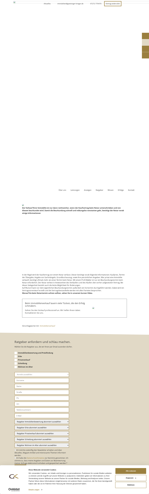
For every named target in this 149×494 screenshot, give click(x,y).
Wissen (111, 190)
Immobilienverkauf (47, 326)
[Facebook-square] (132, 3)
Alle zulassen (131, 471)
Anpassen (129, 478)
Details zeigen (34, 490)
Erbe (20, 356)
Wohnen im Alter (25, 367)
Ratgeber (99, 190)
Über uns (62, 190)
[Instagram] (126, 3)
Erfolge (121, 190)
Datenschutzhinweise (35, 458)
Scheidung (22, 363)
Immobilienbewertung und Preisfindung (35, 353)
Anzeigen (87, 190)
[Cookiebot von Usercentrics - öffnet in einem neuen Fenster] (14, 489)
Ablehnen (130, 485)
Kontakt (131, 190)
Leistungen (75, 190)
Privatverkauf (24, 360)
